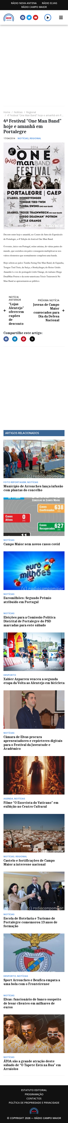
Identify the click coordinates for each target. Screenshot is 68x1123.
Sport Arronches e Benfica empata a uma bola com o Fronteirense (31, 982)
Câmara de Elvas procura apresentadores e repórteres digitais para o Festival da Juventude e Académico (32, 743)
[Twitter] (29, 17)
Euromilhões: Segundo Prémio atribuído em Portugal (27, 600)
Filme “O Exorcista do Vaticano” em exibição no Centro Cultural (30, 805)
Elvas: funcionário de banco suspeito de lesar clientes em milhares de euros (32, 1003)
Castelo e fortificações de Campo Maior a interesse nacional (29, 862)
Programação (34, 1094)
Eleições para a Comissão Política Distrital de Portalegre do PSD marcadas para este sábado (29, 621)
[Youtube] (35, 17)
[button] (48, 17)
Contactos (34, 1098)
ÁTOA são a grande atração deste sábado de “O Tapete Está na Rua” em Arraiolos (32, 1065)
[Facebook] (22, 17)
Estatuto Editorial (34, 1090)
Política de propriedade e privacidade (34, 1102)
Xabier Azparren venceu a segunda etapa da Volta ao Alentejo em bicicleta (34, 681)
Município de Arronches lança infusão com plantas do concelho (33, 488)
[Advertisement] (34, 61)
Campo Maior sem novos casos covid (31, 544)
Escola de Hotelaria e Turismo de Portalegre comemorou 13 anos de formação (30, 922)
